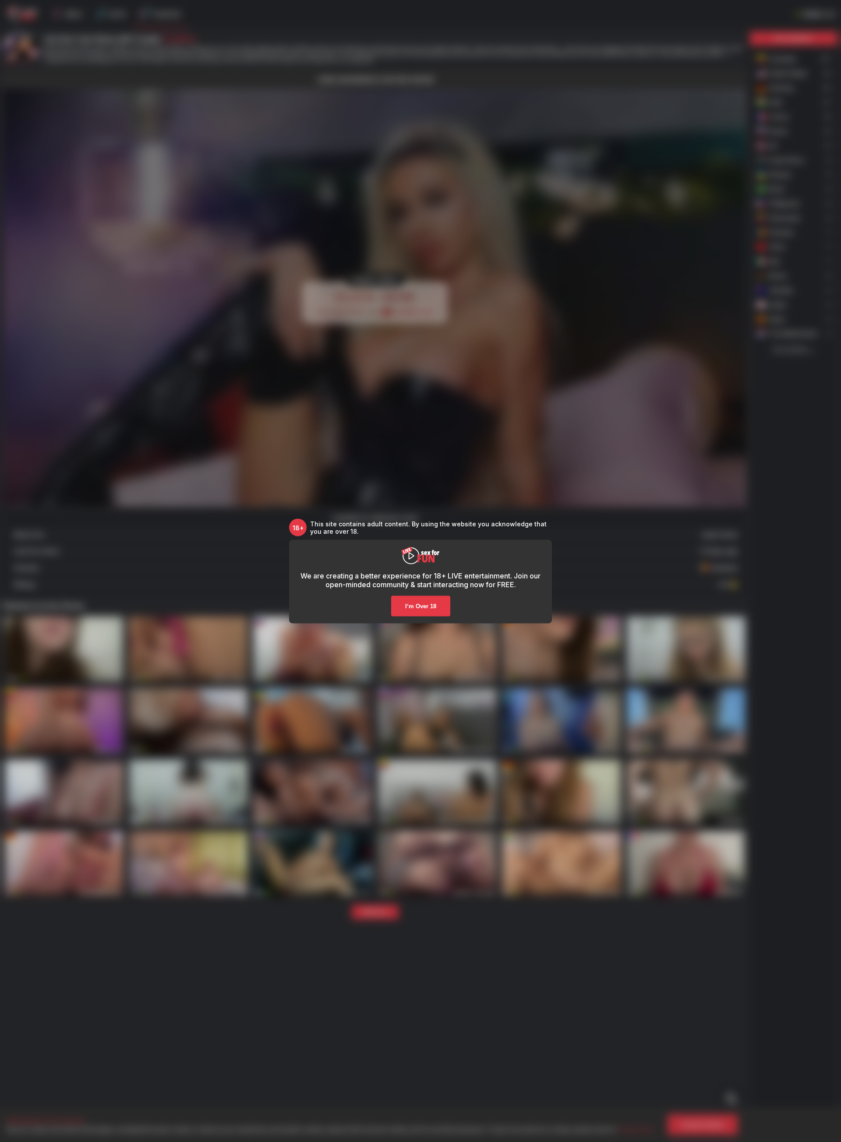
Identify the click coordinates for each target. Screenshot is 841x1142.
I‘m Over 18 (420, 606)
